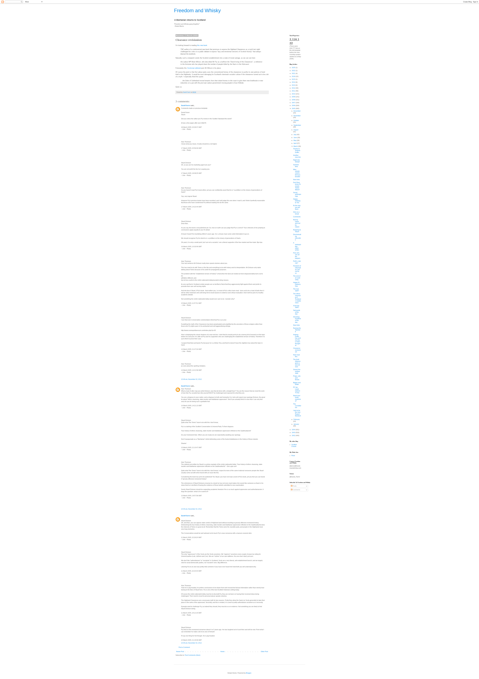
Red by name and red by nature (296, 223)
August (296, 130)
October (296, 120)
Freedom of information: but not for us (297, 269)
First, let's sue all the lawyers (296, 255)
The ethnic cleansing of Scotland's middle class (297, 298)
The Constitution (297, 405)
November (297, 116)
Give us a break (296, 213)
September (297, 125)
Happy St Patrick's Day (297, 284)
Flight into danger (296, 161)
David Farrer (185, 105)
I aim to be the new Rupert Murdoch (297, 413)
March (296, 146)
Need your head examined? (297, 398)
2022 (294, 70)
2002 (294, 435)
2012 (294, 88)
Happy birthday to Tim (296, 201)
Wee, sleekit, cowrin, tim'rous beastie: (296, 173)
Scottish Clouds (294, 445)
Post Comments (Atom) (192, 655)
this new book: (202, 45)
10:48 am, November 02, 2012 (191, 379)
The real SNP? (296, 290)
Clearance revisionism (297, 350)
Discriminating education (297, 237)
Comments (296, 217)
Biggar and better (297, 383)
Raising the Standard (297, 330)
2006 (294, 105)
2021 (294, 73)
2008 (294, 100)
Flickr (293, 455)
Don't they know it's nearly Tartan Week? (297, 186)
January (296, 424)
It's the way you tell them (296, 207)
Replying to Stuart (297, 230)
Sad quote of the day (296, 312)
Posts (294, 486)
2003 (294, 432)
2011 (294, 91)
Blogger (248, 673)
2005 (294, 108)
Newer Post (180, 651)
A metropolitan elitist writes (297, 246)
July (295, 134)
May (295, 140)
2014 (294, 82)
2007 (294, 103)
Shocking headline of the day (297, 319)
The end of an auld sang (296, 278)
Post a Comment (184, 647)
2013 (294, 85)
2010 (294, 94)
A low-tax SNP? (296, 306)
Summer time (296, 165)
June (295, 137)
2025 (294, 67)
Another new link (297, 156)
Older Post (264, 651)
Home (222, 651)
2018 (294, 76)
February (297, 419)
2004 (294, 430)
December (297, 111)
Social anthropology (297, 194)
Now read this (296, 355)
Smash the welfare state (296, 371)
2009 (294, 97)
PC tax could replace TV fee (296, 390)
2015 (294, 79)
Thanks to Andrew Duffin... (296, 150)
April (295, 143)
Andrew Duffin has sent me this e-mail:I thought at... (297, 340)
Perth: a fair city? (297, 262)
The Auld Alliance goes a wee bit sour (296, 363)
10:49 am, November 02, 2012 (191, 509)
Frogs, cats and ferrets (296, 378)
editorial (194, 68)
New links (296, 179)
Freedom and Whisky (197, 10)
